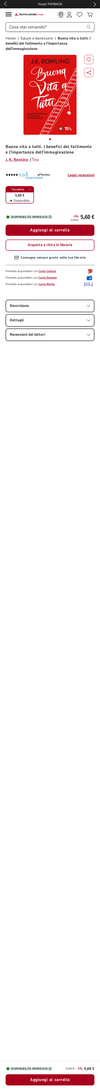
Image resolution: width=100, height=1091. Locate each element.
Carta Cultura (47, 271)
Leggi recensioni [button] (81, 175)
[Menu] (10, 15)
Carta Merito (47, 284)
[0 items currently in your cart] (90, 14)
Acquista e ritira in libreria (50, 244)
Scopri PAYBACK (50, 4)
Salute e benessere (37, 38)
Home (11, 38)
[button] (88, 72)
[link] (61, 14)
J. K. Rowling (17, 159)
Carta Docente (48, 277)
